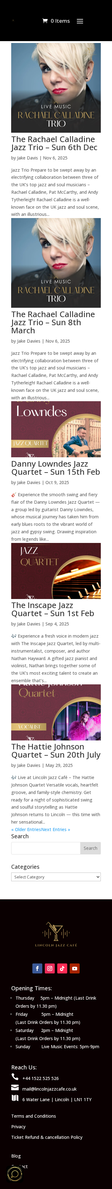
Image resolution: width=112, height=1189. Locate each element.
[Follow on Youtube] (75, 968)
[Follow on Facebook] (37, 968)
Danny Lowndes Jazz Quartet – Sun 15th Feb (55, 467)
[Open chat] (14, 1174)
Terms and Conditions (33, 1116)
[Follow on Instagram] (50, 968)
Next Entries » (55, 829)
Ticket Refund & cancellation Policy (46, 1137)
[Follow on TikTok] (62, 968)
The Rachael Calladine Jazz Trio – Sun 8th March (53, 322)
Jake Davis (27, 158)
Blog (16, 1156)
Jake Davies (28, 341)
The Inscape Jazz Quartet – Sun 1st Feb (52, 609)
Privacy (18, 1127)
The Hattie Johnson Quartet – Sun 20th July (55, 750)
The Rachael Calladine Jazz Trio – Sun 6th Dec (54, 143)
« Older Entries (26, 829)
